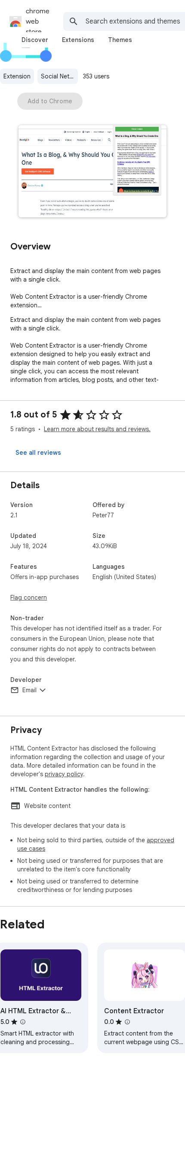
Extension (17, 76)
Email (29, 690)
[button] (92, 172)
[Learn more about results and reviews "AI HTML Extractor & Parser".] (22, 1022)
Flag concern (28, 597)
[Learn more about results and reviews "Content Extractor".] (127, 1022)
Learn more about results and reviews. (97, 429)
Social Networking (59, 76)
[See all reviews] (38, 452)
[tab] (35, 40)
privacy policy (64, 774)
